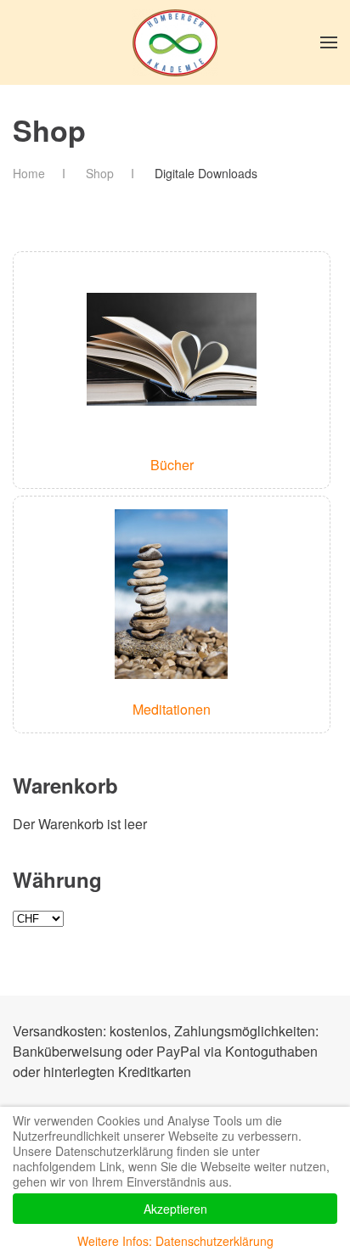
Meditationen (172, 709)
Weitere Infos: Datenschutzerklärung (175, 1240)
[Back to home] (175, 42)
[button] (328, 42)
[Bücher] (172, 348)
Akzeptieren (175, 1208)
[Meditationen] (172, 593)
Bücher (172, 464)
